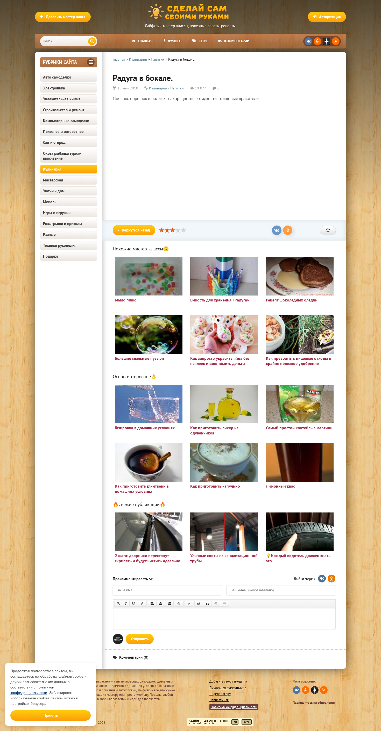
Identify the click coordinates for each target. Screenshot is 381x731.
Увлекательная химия (61, 98)
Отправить (140, 638)
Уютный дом (54, 190)
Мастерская (53, 180)
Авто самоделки (57, 77)
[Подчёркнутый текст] (133, 604)
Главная (145, 41)
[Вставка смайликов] (179, 604)
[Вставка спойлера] (224, 604)
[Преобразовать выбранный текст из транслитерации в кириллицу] (215, 604)
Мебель (49, 201)
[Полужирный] (118, 604)
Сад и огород (54, 142)
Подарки (50, 256)
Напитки (177, 88)
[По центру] (160, 604)
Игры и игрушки (56, 212)
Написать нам (219, 700)
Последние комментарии (227, 687)
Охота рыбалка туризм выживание (62, 156)
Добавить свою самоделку (228, 681)
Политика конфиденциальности (234, 707)
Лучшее (174, 41)
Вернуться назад (136, 230)
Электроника (54, 88)
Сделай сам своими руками (190, 11)
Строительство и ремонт (63, 109)
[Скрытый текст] (198, 604)
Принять (51, 715)
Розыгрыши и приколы (62, 223)
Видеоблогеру (220, 694)
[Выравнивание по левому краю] (152, 604)
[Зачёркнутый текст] (142, 604)
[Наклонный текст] (126, 604)
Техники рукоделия (59, 245)
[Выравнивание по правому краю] (169, 604)
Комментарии (236, 41)
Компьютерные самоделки (66, 120)
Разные (49, 234)
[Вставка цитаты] (207, 604)
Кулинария (52, 169)
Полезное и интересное (63, 131)
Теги (203, 41)
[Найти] (92, 41)
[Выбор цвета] (189, 604)
